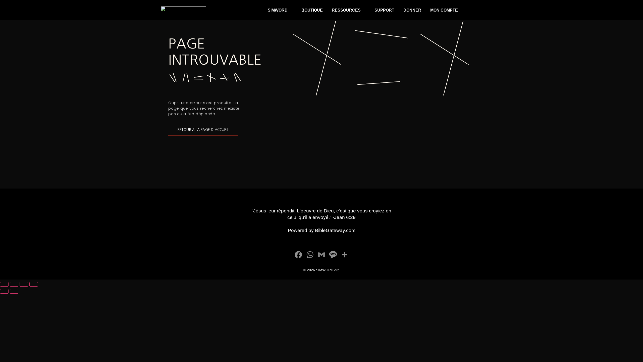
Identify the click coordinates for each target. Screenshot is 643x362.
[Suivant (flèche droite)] (14, 291)
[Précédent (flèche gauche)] (4, 291)
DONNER (412, 10)
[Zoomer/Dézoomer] (4, 284)
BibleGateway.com (335, 230)
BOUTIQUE (312, 10)
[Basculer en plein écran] (14, 284)
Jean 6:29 (345, 217)
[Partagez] (24, 284)
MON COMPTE (444, 10)
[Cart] (475, 10)
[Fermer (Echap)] (33, 284)
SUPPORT (384, 10)
